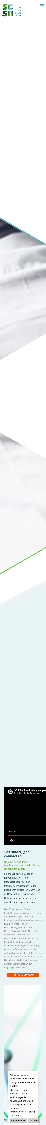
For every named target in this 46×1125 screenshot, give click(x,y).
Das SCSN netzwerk (24, 975)
